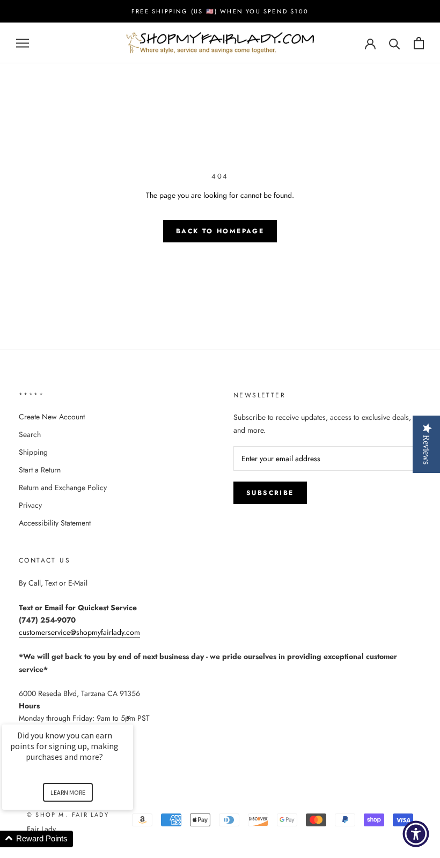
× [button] (128, 717)
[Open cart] (419, 43)
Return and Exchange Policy (63, 487)
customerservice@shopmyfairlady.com (79, 632)
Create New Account (52, 416)
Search (30, 434)
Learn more (67, 792)
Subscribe (270, 493)
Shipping (33, 452)
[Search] (394, 43)
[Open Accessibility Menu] (415, 833)
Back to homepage (220, 231)
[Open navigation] (22, 43)
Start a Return (40, 469)
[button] (80, 839)
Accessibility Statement (55, 522)
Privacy (30, 505)
